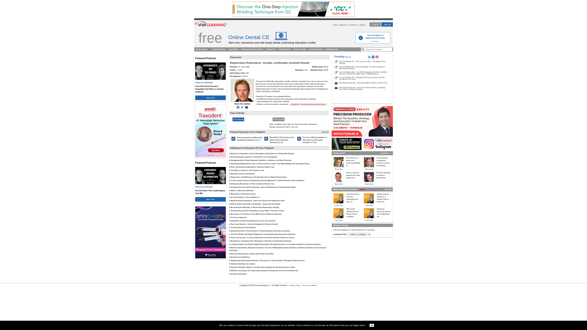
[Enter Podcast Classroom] (233, 141)
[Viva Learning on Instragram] (377, 58)
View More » (385, 153)
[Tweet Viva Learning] (369, 58)
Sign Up (387, 24)
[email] (246, 107)
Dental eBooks (285, 49)
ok (372, 325)
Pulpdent (245, 76)
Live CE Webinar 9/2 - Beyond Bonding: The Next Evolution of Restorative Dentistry (362, 67)
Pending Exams (331, 49)
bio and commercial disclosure (313, 104)
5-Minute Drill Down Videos (252, 49)
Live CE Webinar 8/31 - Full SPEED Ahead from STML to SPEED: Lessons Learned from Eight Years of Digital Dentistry (363, 73)
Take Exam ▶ (278, 119)
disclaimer (295, 104)
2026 (306, 70)
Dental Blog (233, 49)
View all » (325, 132)
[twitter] (242, 107)
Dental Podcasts (219, 49)
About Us (343, 25)
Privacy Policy (295, 285)
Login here (294, 127)
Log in (375, 24)
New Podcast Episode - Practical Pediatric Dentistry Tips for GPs (363, 83)
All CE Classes (201, 49)
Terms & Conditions (309, 285)
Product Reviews (316, 49)
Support (362, 25)
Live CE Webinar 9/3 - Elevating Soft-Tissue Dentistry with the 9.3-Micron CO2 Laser (362, 78)
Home (335, 25)
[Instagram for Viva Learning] (378, 144)
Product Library (300, 49)
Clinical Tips (271, 49)
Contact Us (353, 25)
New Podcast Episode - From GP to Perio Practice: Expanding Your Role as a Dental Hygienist (362, 88)
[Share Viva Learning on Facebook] (373, 58)
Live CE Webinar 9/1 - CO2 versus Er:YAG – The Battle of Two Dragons (362, 62)
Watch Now (210, 98)
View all (348, 57)
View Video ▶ (238, 119)
